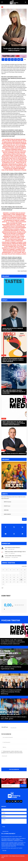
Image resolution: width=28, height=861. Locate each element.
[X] (6, 59)
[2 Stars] (17, 605)
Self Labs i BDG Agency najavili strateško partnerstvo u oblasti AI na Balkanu (13, 391)
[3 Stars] (19, 605)
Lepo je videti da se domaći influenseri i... (13, 547)
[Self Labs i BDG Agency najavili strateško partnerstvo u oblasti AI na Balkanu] (14, 376)
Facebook (13, 727)
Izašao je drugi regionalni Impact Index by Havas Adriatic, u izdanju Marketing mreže (13, 360)
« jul (2, 587)
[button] (15, 501)
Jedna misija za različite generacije (14, 453)
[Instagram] (14, 533)
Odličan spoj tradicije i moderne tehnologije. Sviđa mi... (15, 551)
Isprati (3, 325)
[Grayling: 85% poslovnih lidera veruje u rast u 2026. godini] (14, 709)
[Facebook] (3, 59)
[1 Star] (15, 605)
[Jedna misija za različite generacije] (14, 439)
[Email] (12, 59)
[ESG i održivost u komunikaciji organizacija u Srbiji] (14, 659)
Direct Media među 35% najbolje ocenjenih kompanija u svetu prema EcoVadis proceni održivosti (13, 423)
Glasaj (24, 519)
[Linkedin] (18, 59)
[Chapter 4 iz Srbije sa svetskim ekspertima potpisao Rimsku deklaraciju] (14, 684)
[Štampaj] (21, 59)
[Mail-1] (22, 533)
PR (2, 7)
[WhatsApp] (9, 59)
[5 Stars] (23, 605)
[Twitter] (14, 527)
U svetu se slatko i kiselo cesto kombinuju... (13, 555)
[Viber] (15, 59)
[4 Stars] (21, 605)
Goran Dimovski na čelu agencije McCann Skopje (12, 329)
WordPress (5, 727)
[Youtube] (5, 533)
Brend (3, 450)
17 (3, 579)
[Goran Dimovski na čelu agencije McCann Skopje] (14, 314)
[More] (25, 59)
